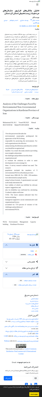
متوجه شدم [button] (34, 394)
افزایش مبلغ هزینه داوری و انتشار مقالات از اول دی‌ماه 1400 (21, 332)
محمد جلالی (35, 20)
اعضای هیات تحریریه (32, 303)
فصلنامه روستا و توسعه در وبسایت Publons (21, 341)
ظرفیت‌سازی (28, 91)
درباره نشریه (34, 301)
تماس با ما (35, 308)
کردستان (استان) (17, 91)
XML (32, 251)
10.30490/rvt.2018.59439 (27, 26)
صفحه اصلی (34, 298)
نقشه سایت (34, 310)
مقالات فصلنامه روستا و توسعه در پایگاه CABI (21, 336)
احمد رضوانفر (13, 20)
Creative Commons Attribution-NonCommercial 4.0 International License (21, 351)
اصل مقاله (27, 254)
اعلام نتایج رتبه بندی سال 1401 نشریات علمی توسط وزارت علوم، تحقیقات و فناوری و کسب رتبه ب (22, 320)
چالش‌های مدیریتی (17, 89)
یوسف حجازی (24, 20)
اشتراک (8, 378)
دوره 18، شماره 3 (13, 234)
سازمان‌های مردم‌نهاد (31, 89)
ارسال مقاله (34, 306)
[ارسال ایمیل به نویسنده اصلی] (31, 20)
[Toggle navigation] (21, 4)
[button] (28, 389)
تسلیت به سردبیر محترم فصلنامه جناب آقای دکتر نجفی (21, 326)
